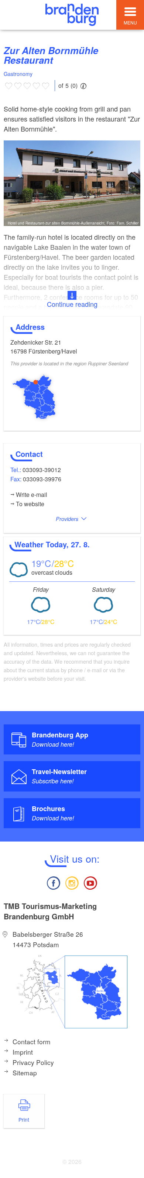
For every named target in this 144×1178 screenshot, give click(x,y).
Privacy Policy (33, 1062)
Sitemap (25, 1072)
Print (23, 1119)
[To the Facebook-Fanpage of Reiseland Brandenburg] (53, 882)
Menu (130, 22)
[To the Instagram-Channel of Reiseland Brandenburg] (72, 882)
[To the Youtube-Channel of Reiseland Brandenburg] (90, 882)
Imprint (23, 1051)
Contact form (32, 1041)
